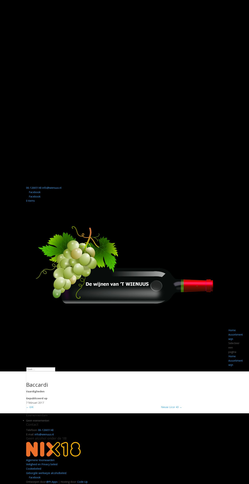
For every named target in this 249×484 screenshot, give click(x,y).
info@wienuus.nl (44, 434)
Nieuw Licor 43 (171, 407)
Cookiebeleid (33, 468)
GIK (30, 407)
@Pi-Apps (52, 481)
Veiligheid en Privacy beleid (41, 464)
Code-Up (82, 481)
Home (232, 330)
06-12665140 (34, 187)
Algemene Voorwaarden (40, 460)
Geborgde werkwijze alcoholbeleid (46, 473)
